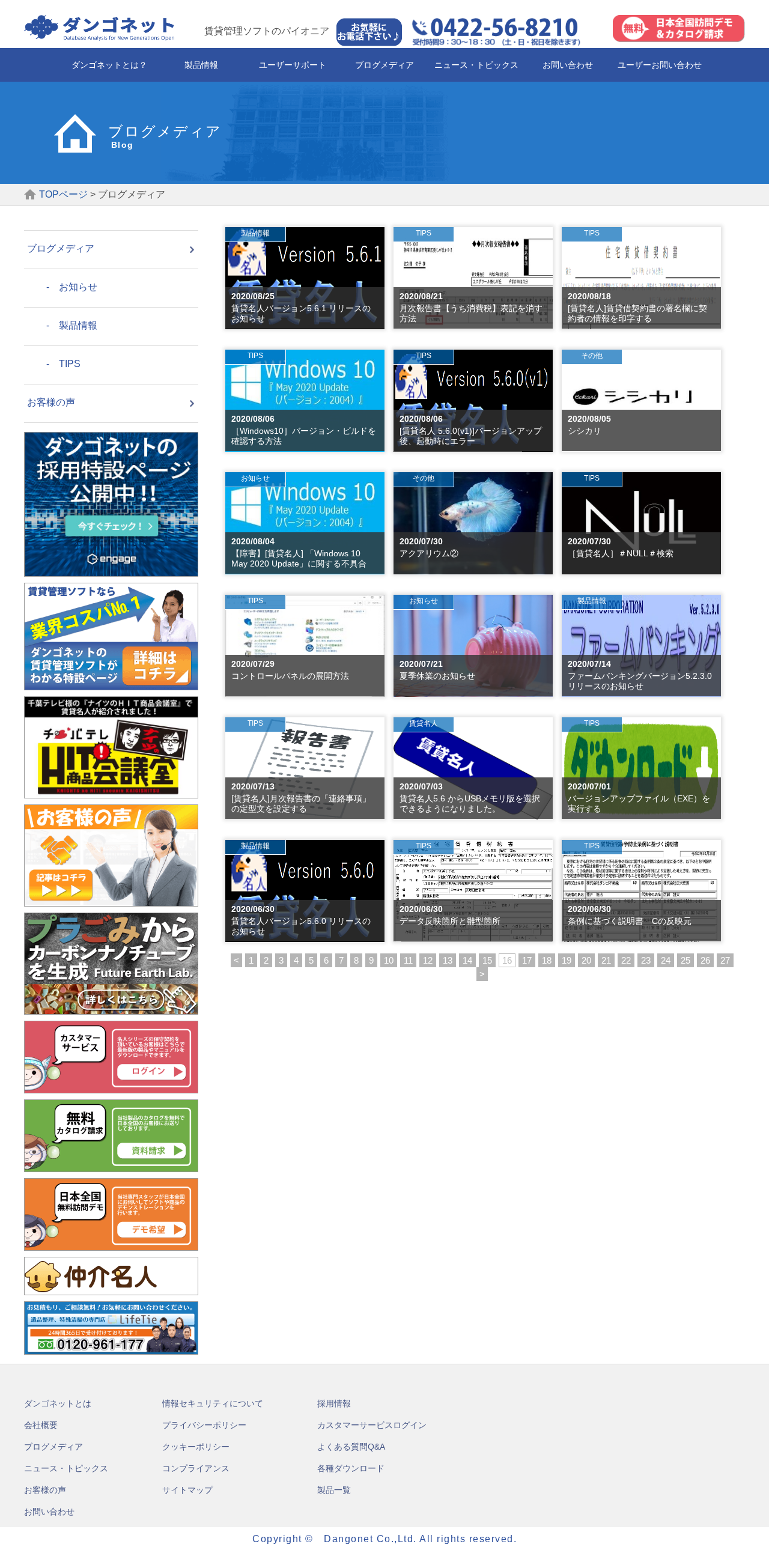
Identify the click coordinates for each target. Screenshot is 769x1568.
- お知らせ (62, 287)
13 (447, 960)
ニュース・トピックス (476, 65)
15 (487, 960)
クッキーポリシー (195, 1446)
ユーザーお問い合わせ (660, 65)
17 (527, 960)
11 (408, 960)
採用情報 (334, 1403)
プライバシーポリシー (204, 1425)
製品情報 (201, 65)
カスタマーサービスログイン (372, 1425)
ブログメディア (384, 65)
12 (428, 960)
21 (606, 960)
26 (705, 960)
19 (566, 960)
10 (389, 960)
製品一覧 (334, 1490)
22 (626, 960)
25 (685, 960)
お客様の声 (51, 402)
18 (547, 960)
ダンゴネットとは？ (109, 65)
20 (586, 960)
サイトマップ (187, 1490)
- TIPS (54, 364)
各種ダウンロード (350, 1468)
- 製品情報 (62, 325)
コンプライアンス (195, 1468)
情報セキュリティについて (212, 1403)
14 (467, 960)
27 (725, 960)
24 (665, 960)
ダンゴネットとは (57, 1403)
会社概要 (41, 1425)
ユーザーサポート (292, 65)
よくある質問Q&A (351, 1446)
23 (646, 960)
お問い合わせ (568, 65)
